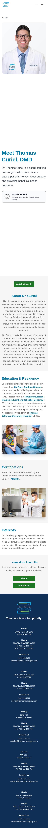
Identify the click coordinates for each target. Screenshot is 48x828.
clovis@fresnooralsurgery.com (24, 701)
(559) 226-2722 (24, 658)
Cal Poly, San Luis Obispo (27, 387)
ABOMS (15, 479)
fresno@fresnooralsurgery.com (24, 660)
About (24, 578)
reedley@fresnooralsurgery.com (24, 741)
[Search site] (36, 4)
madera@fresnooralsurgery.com (24, 781)
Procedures (24, 585)
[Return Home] (6, 4)
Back (6, 18)
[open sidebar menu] (42, 4)
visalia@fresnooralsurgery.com (24, 821)
